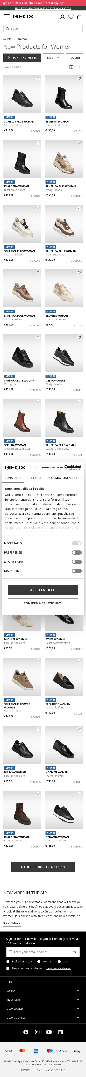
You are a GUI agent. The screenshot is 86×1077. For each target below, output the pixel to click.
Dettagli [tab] (34, 478)
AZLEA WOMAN (55, 639)
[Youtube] (49, 1033)
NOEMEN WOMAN (57, 772)
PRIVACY (25, 1070)
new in (7, 39)
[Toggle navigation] (6, 16)
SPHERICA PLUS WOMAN (19, 251)
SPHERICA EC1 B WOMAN (61, 445)
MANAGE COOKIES (55, 1070)
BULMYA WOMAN (15, 772)
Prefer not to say (22, 961)
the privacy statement (58, 968)
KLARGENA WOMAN (16, 186)
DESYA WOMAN (55, 380)
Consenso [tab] (13, 478)
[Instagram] (37, 1033)
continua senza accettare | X (58, 467)
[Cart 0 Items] (79, 18)
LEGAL (37, 1070)
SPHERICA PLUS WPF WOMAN (17, 705)
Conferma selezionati (43, 603)
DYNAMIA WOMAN (57, 837)
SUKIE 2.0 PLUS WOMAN (19, 121)
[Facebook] (25, 1033)
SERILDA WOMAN (15, 445)
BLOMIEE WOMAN (57, 316)
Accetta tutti (43, 590)
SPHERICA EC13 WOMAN (61, 186)
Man (65, 961)
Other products (43, 867)
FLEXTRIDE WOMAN (58, 704)
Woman (47, 961)
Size (50, 58)
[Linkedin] (60, 1033)
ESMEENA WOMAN (57, 121)
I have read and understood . (42, 968)
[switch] (77, 552)
